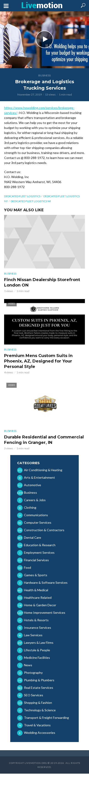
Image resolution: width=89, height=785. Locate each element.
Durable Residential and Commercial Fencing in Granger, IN (44, 440)
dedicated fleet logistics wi (31, 201)
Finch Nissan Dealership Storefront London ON (42, 282)
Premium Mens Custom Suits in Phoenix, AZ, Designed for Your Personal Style (38, 361)
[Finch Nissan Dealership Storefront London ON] (44, 242)
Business (44, 75)
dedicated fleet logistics (22, 196)
